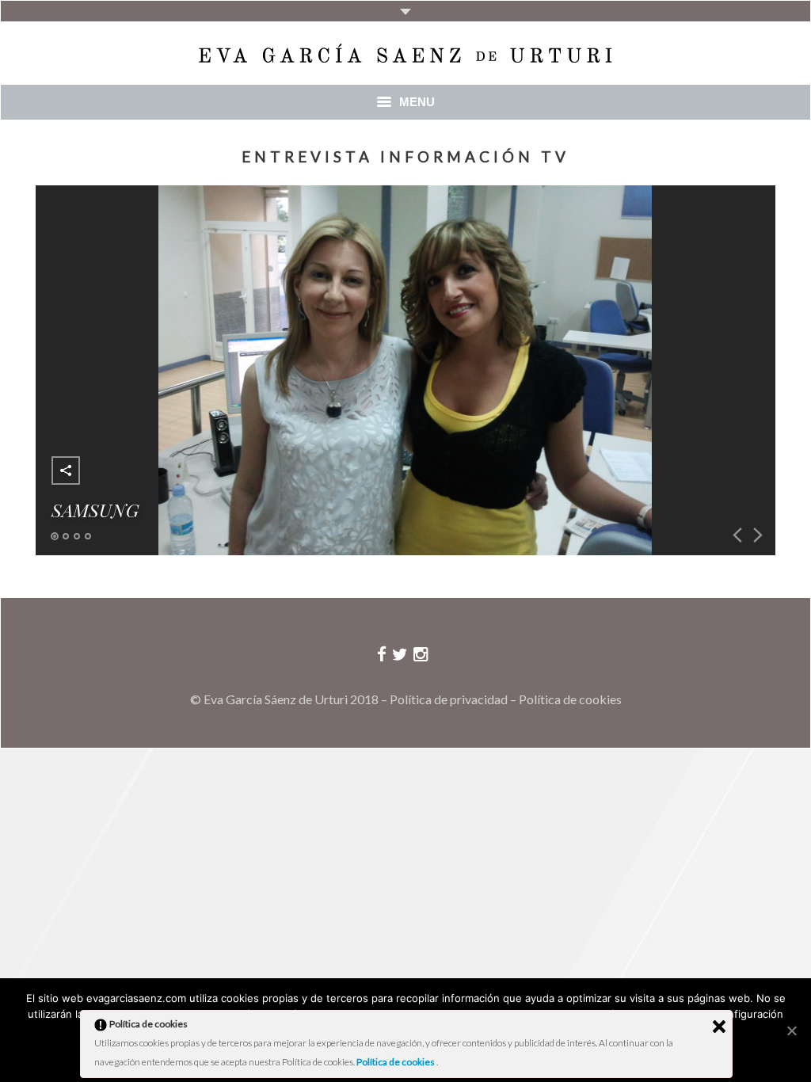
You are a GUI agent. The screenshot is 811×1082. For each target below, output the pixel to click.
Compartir (65, 470)
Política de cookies (570, 699)
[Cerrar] (719, 1026)
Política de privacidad (449, 699)
